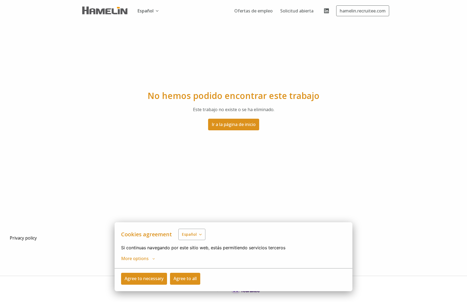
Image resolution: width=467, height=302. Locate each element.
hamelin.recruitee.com (363, 11)
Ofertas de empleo (253, 11)
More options (135, 258)
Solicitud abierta (296, 11)
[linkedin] (326, 10)
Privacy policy (23, 238)
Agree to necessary (144, 278)
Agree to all (185, 278)
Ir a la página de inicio (234, 124)
